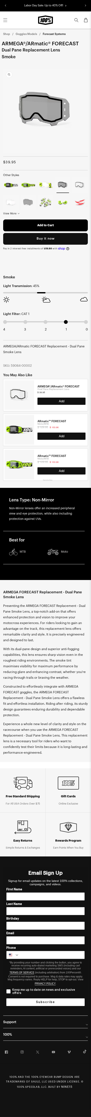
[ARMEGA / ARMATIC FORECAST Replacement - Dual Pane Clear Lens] (80, 185)
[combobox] (13, 955)
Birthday (12, 918)
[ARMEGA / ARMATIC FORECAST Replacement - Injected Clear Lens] (11, 202)
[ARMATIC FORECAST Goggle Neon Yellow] (28, 185)
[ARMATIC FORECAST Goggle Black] (11, 185)
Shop (6, 34)
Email (10, 933)
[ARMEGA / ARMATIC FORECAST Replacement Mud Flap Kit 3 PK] (80, 202)
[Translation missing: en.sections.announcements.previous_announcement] (5, 5)
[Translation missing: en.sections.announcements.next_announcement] (85, 5)
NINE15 (66, 1086)
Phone (11, 947)
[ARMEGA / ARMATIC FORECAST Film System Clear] (45, 185)
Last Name (14, 904)
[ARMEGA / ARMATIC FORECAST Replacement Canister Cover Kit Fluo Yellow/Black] (63, 202)
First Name (14, 889)
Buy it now (46, 238)
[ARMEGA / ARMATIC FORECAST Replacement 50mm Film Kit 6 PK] (45, 202)
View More (10, 213)
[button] (5, 20)
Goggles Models (26, 34)
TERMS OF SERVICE (22, 972)
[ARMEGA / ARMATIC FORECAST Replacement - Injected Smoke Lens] (28, 202)
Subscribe (45, 1002)
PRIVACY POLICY (45, 983)
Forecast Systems (54, 34)
